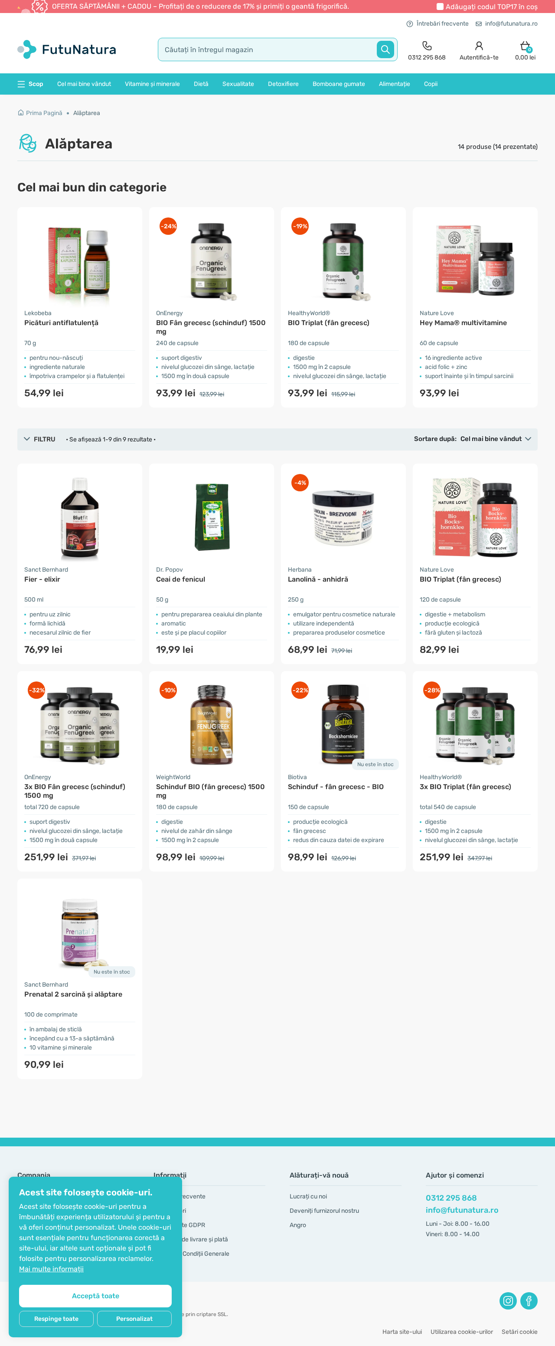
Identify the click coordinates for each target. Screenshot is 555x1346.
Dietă (201, 84)
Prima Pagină (44, 113)
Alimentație (394, 84)
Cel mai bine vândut (84, 84)
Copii (430, 84)
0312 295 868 (451, 1198)
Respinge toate (56, 1319)
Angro (298, 1225)
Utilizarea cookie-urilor (462, 1332)
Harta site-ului (402, 1332)
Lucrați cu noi (308, 1196)
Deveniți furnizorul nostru (324, 1210)
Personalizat (134, 1319)
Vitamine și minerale (152, 84)
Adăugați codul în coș (492, 7)
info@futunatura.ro (511, 23)
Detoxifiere (283, 84)
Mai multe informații (51, 1269)
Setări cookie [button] (520, 1332)
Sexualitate (238, 84)
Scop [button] (36, 84)
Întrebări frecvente (443, 23)
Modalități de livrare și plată (190, 1239)
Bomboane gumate (339, 84)
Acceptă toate (95, 1296)
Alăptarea (86, 113)
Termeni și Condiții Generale (191, 1253)
